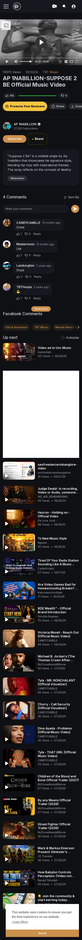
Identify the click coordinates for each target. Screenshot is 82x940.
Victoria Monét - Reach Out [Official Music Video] (58, 634)
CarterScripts (46, 568)
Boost (37, 139)
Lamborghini (25, 265)
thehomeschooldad (50, 592)
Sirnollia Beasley (48, 616)
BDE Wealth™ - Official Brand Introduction (54, 610)
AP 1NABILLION (25, 124)
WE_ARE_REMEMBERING (53, 496)
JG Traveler (45, 856)
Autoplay (72, 337)
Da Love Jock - (47, 520)
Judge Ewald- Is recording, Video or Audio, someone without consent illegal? (58, 492)
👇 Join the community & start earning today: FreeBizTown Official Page (57, 900)
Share (60, 106)
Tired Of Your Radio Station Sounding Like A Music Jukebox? (58, 564)
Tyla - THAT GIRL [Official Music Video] (57, 754)
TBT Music (50, 72)
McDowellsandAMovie (52, 664)
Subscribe (15, 139)
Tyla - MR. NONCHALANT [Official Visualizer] (56, 682)
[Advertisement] (41, 414)
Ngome (42, 542)
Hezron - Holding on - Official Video (54, 514)
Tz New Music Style (52, 538)
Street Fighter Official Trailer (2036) (54, 826)
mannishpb (44, 352)
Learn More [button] (20, 922)
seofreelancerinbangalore (54, 472)
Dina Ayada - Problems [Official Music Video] (55, 730)
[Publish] (75, 209)
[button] (73, 6)
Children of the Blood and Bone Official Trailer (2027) (58, 778)
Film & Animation (16, 327)
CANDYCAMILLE (28, 223)
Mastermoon (25, 244)
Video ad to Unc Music (54, 348)
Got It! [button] (42, 933)
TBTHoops (24, 287)
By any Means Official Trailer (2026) (54, 802)
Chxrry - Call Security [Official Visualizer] (54, 706)
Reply (37, 233)
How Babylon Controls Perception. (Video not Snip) (55, 876)
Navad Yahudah (48, 880)
